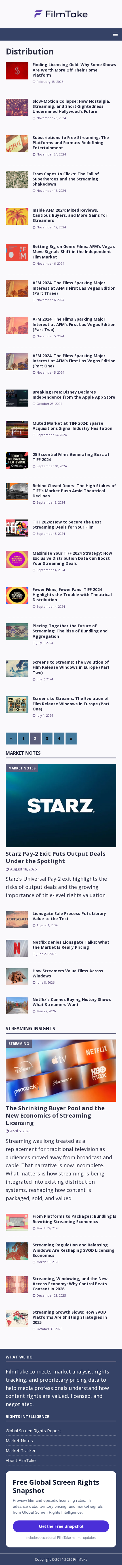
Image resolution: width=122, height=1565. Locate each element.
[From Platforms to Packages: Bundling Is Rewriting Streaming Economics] (17, 1222)
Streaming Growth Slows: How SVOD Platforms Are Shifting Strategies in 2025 (70, 1317)
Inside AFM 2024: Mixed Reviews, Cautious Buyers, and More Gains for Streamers (70, 215)
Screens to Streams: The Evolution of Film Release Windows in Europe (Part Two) (71, 667)
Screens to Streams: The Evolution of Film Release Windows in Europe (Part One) (71, 703)
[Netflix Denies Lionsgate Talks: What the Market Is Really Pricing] (17, 948)
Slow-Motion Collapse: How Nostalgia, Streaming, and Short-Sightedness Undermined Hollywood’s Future (71, 106)
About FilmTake (21, 1460)
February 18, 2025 (50, 81)
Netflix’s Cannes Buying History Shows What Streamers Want (72, 1002)
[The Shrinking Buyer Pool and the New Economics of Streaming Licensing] (61, 1071)
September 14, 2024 (52, 435)
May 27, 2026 (46, 1011)
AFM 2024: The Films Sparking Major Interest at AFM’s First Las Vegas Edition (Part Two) (74, 324)
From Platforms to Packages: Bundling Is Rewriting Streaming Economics (74, 1218)
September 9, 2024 (51, 502)
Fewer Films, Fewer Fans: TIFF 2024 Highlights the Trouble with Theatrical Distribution (72, 594)
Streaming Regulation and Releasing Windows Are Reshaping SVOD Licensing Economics (74, 1250)
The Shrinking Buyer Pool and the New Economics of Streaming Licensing (55, 1115)
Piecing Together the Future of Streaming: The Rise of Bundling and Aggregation (70, 631)
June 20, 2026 (46, 954)
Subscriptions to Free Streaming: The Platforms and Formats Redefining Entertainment (71, 142)
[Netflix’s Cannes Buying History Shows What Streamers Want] (17, 1005)
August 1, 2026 (47, 925)
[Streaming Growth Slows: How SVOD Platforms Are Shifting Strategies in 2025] (17, 1318)
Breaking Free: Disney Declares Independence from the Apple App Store (74, 394)
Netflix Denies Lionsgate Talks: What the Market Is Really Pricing (71, 944)
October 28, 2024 (49, 403)
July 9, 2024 (45, 643)
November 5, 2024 (50, 336)
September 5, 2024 (51, 533)
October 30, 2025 (49, 1329)
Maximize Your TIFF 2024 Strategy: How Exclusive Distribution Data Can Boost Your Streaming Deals (72, 558)
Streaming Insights (30, 1028)
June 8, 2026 (45, 982)
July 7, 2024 (45, 679)
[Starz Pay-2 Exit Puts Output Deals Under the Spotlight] (61, 805)
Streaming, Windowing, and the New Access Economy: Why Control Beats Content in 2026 (70, 1283)
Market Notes (23, 753)
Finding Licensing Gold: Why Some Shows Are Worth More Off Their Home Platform (74, 69)
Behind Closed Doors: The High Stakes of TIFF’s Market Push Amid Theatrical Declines (74, 490)
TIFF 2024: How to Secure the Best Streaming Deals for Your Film (67, 524)
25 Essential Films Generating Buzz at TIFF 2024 (71, 457)
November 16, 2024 (51, 190)
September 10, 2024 (52, 466)
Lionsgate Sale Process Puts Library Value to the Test (69, 916)
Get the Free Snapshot (61, 1526)
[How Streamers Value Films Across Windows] (17, 976)
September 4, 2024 (51, 570)
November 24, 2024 (51, 154)
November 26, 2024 (51, 118)
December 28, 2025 (51, 1295)
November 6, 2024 (50, 263)
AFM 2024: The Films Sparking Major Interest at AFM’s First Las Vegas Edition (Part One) (74, 361)
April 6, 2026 (20, 1130)
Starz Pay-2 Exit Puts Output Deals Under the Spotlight (56, 857)
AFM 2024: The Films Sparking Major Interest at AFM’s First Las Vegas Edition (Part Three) (74, 288)
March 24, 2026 (48, 1228)
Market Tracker (21, 1450)
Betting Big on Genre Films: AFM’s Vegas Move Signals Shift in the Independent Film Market (74, 251)
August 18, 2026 (23, 869)
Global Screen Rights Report (33, 1430)
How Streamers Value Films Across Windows (68, 973)
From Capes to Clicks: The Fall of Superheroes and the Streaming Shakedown (66, 179)
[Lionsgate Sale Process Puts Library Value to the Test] (17, 919)
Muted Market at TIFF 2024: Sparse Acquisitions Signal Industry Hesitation (72, 425)
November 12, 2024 (51, 227)
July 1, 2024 (45, 715)
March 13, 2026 (48, 1262)
